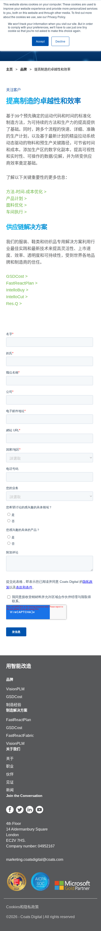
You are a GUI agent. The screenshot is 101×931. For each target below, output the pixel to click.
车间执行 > (16, 212)
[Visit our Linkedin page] (29, 809)
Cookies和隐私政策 (22, 907)
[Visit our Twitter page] (19, 809)
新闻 (10, 790)
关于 (10, 759)
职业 (10, 766)
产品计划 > (16, 198)
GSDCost (14, 697)
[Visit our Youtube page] (39, 809)
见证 (10, 782)
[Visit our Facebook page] (10, 809)
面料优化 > (16, 205)
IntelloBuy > (17, 290)
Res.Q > (14, 303)
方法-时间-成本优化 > (26, 191)
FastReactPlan (18, 720)
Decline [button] (60, 41)
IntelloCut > (17, 296)
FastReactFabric (20, 736)
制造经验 (13, 705)
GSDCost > (17, 276)
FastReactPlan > (22, 283)
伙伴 (10, 774)
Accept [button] (40, 41)
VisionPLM (15, 689)
